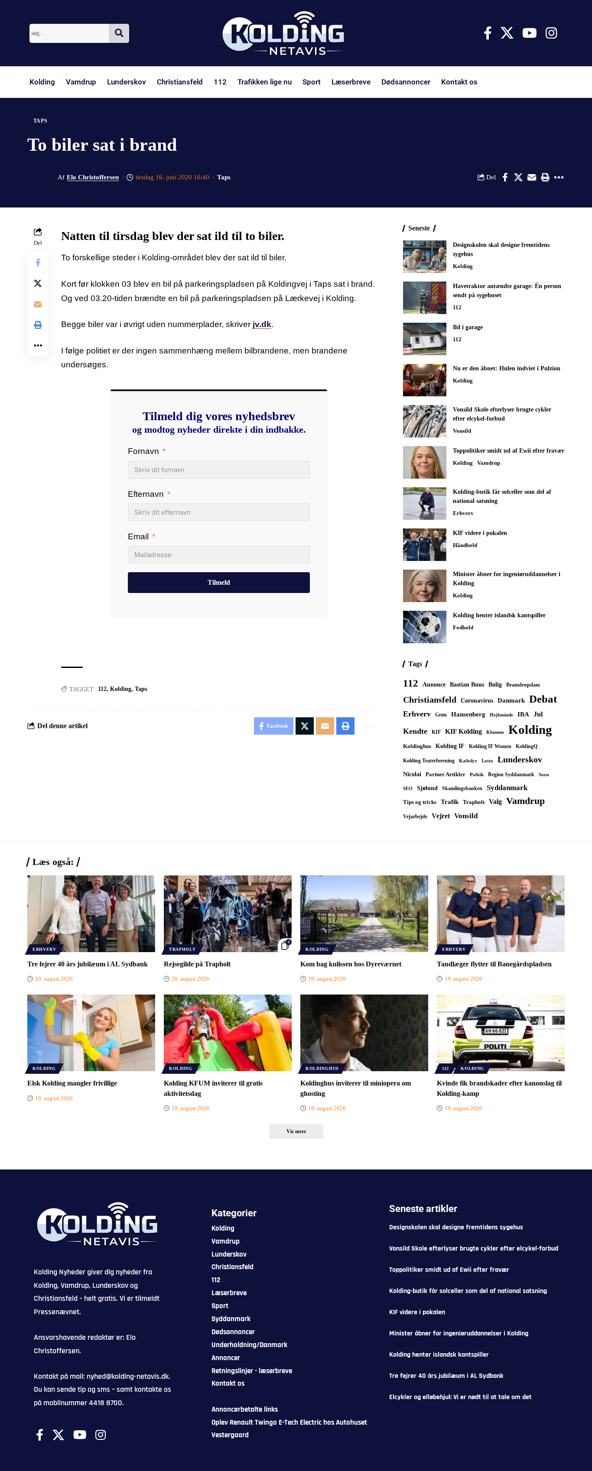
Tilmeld (219, 582)
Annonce (434, 684)
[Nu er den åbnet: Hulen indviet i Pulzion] (424, 380)
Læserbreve (351, 82)
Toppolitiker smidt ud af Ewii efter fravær (508, 450)
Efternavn (146, 494)
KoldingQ (526, 746)
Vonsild (462, 431)
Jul (538, 714)
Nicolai (412, 774)
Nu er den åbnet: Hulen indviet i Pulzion (506, 368)
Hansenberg (468, 714)
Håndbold (465, 545)
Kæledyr (468, 760)
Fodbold (463, 627)
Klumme (495, 732)
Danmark (511, 700)
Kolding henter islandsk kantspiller (499, 615)
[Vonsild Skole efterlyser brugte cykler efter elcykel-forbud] (424, 421)
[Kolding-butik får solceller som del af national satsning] (424, 503)
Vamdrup (81, 82)
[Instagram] (551, 33)
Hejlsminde (501, 714)
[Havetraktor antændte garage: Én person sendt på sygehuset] (424, 298)
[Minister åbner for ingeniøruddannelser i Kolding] (424, 586)
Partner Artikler (445, 774)
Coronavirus (477, 700)
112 (220, 82)
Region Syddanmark (511, 774)
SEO (408, 788)
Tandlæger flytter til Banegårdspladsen (494, 964)
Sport (312, 82)
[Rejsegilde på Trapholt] (228, 913)
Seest (544, 774)
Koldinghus (417, 746)
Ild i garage (468, 327)
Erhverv (463, 513)
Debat (543, 699)
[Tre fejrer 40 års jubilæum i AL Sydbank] (91, 913)
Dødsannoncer (405, 82)
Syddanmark (507, 788)
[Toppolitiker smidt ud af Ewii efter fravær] (424, 462)
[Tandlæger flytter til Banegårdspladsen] (501, 913)
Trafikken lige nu (264, 82)
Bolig (495, 684)
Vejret (441, 816)
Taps (40, 120)
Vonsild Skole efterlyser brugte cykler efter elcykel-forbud (473, 1248)
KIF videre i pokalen (480, 533)
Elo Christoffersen (93, 177)
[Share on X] (518, 177)
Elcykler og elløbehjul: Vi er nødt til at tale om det (460, 1397)
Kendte (415, 731)
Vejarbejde (415, 816)
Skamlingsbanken (462, 788)
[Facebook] (487, 33)
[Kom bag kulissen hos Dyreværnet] (364, 913)
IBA (523, 714)
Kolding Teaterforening (429, 761)
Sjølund (427, 787)
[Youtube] (529, 33)
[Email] (532, 177)
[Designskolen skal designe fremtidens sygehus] (424, 256)
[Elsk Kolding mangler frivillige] (91, 1033)
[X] (507, 33)
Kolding (42, 82)
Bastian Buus (467, 684)
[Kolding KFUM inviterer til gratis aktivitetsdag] (228, 1033)
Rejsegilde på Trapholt (197, 964)
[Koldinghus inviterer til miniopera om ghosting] (364, 1033)
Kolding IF (450, 746)
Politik (477, 774)
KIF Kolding (463, 731)
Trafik (450, 801)
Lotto (487, 760)
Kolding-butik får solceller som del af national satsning (468, 1291)
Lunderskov (126, 82)
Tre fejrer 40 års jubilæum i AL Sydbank (87, 964)
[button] (545, 177)
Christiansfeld (180, 82)
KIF (436, 732)
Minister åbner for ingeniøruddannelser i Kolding (458, 1333)
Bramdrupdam (523, 685)
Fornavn (143, 451)
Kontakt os (459, 82)
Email (138, 536)
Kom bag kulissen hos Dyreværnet (350, 964)
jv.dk (262, 324)
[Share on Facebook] (505, 177)
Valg (495, 801)
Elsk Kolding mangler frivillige (72, 1083)
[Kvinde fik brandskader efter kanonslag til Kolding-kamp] (501, 1033)
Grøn (441, 715)
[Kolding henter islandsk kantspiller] (424, 627)
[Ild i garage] (424, 339)
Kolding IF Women (490, 746)
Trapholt (474, 802)
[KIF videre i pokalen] (424, 544)
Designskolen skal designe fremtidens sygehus (456, 1227)
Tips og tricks (419, 802)
